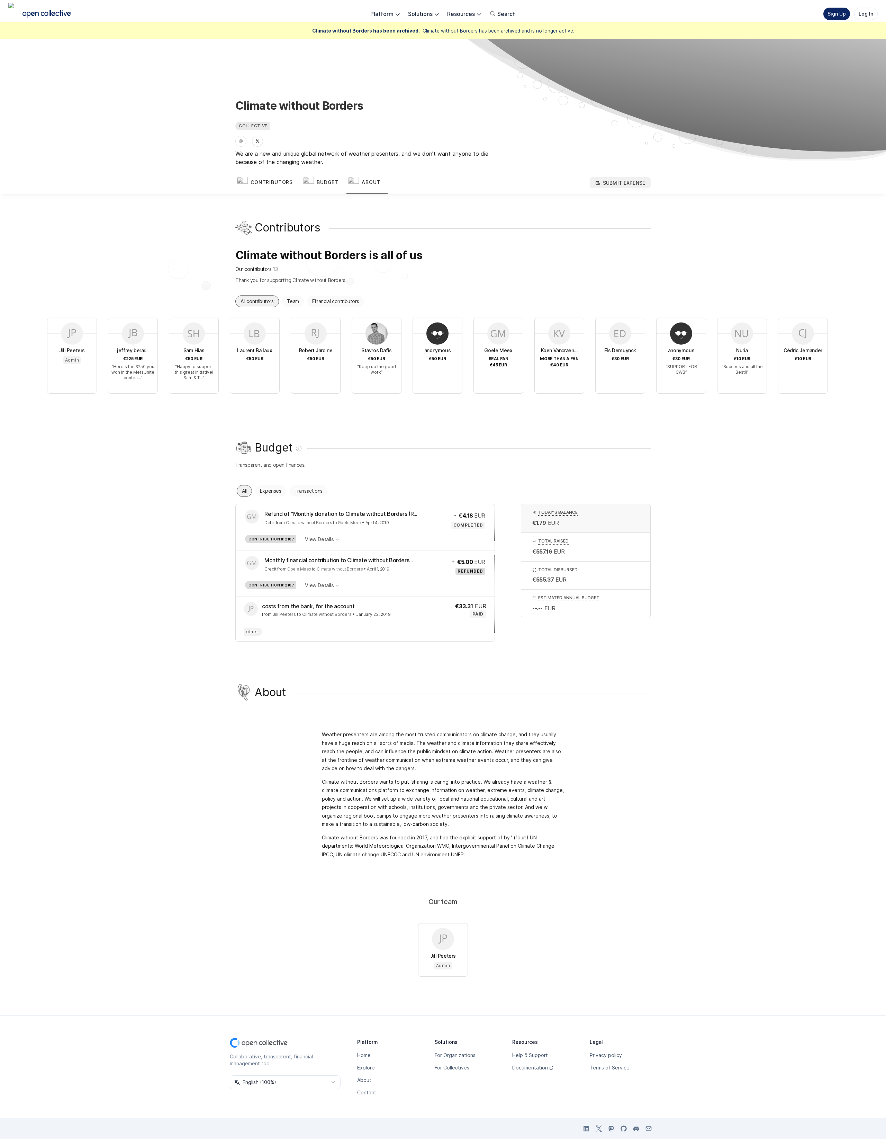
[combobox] (285, 1082)
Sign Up (837, 14)
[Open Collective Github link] (624, 1128)
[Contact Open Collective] (648, 1128)
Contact (366, 1092)
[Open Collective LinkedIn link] (586, 1128)
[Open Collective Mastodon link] (611, 1128)
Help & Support (530, 1055)
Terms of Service (610, 1067)
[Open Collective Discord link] (636, 1128)
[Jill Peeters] (251, 609)
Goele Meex (349, 522)
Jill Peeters (284, 614)
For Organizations (455, 1055)
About (364, 1080)
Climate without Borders (309, 522)
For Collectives (452, 1067)
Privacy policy (606, 1055)
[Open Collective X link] (599, 1128)
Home (364, 1055)
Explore (366, 1067)
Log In (866, 14)
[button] (268, 183)
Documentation (530, 1067)
